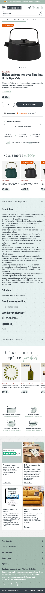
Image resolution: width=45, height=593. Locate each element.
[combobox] (20, 13)
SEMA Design (6, 72)
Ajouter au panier (29, 104)
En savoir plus (6, 91)
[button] (22, 201)
